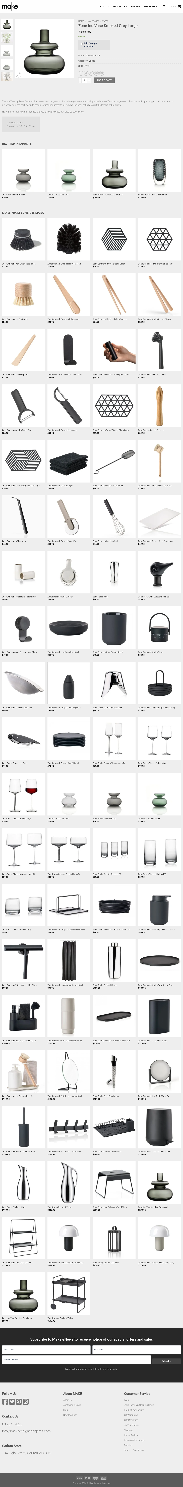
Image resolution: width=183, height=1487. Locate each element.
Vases (105, 21)
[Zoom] (18, 74)
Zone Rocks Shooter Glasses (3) (107, 874)
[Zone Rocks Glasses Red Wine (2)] (23, 794)
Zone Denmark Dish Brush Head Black (18, 264)
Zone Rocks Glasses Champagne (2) (109, 763)
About (103, 6)
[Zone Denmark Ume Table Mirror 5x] (159, 1071)
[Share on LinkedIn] (101, 73)
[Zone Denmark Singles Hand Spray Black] (114, 350)
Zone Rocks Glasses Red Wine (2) (16, 818)
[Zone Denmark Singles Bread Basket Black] (114, 905)
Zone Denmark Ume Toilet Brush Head (64, 264)
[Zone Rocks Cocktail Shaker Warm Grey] (68, 1016)
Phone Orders (131, 1435)
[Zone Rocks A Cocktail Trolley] (68, 1293)
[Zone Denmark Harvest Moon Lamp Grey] (159, 1238)
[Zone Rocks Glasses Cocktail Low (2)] (68, 849)
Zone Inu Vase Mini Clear (58, 818)
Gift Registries (131, 1420)
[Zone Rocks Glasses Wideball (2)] (23, 905)
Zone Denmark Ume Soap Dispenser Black (156, 930)
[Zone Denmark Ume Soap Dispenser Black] (159, 905)
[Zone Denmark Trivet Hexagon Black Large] (23, 461)
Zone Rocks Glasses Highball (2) (152, 874)
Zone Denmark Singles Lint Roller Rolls (19, 597)
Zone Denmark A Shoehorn (14, 541)
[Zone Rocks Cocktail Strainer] (68, 572)
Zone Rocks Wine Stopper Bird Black (154, 597)
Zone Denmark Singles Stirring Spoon (63, 319)
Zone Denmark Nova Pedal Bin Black (154, 1151)
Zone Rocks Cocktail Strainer (60, 597)
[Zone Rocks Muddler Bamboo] (159, 405)
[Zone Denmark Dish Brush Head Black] (23, 239)
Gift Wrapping (131, 1415)
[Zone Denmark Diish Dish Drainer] (114, 1127)
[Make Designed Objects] (10, 6)
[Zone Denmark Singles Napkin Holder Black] (68, 905)
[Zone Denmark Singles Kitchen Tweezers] (114, 294)
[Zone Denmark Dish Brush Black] (159, 350)
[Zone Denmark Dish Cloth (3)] (68, 461)
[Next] (69, 48)
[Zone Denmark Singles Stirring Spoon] (68, 294)
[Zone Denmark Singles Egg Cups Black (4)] (159, 683)
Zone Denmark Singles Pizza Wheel (62, 541)
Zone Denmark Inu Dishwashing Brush (155, 486)
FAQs (126, 1400)
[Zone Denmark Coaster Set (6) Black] (68, 738)
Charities (128, 1445)
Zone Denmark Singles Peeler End (16, 430)
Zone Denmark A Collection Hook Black (64, 375)
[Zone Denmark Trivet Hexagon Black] (114, 239)
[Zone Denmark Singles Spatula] (23, 350)
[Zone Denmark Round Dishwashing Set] (23, 1016)
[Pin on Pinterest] (96, 73)
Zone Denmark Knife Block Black (152, 1041)
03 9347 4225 (12, 1424)
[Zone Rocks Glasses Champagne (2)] (114, 738)
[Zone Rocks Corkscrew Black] (23, 738)
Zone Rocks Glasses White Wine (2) (153, 763)
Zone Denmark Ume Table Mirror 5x (153, 1096)
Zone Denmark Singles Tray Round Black (156, 985)
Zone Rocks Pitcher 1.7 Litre (59, 1207)
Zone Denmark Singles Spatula (15, 375)
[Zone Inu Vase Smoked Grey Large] (23, 1293)
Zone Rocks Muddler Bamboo (151, 430)
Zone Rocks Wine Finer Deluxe (106, 1096)
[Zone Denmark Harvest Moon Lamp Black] (68, 1238)
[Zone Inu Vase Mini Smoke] (23, 170)
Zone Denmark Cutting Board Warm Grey (156, 541)
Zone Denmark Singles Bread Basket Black (111, 930)
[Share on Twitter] (86, 73)
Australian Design (72, 1405)
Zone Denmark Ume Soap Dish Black (63, 652)
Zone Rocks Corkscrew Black (15, 763)
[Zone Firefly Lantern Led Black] (114, 1238)
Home (81, 21)
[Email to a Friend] (91, 73)
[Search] (164, 6)
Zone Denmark (93, 55)
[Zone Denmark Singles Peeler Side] (68, 405)
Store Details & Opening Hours (139, 1405)
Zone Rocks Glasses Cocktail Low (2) (63, 874)
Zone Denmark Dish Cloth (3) (60, 486)
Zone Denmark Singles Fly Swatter (108, 486)
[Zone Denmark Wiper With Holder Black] (23, 960)
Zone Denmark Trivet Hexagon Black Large (20, 486)
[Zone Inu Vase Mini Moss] (68, 170)
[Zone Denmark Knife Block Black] (159, 1016)
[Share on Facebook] (81, 73)
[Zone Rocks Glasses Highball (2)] (159, 849)
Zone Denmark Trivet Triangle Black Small (156, 264)
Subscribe (166, 1361)
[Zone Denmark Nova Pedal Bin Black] (159, 1127)
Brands (135, 6)
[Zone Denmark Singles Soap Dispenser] (68, 683)
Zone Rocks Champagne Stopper (107, 708)
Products (119, 6)
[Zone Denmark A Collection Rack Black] (68, 1127)
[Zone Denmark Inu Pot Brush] (23, 294)
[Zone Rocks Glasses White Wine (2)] (159, 738)
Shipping (128, 1430)
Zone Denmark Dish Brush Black (152, 375)
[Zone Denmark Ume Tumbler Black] (114, 627)
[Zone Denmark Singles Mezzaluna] (23, 683)
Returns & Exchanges (134, 1440)
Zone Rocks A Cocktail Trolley (60, 1318)
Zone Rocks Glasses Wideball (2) (16, 930)
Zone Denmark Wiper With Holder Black (19, 985)
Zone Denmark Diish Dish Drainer (107, 1151)
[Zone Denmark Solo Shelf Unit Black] (23, 1238)
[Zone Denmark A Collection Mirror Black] (68, 1071)
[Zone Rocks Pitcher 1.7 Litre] (68, 1182)
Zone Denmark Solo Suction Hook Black (19, 652)
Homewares (93, 21)
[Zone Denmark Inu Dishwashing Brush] (159, 461)
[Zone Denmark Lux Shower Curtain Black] (68, 960)
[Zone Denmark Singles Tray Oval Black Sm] (114, 1016)
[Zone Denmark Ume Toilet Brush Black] (23, 1127)
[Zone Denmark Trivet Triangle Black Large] (114, 405)
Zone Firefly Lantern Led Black (106, 1263)
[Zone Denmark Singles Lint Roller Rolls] (23, 572)
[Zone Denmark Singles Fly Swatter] (114, 461)
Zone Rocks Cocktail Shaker (105, 985)
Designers (150, 6)
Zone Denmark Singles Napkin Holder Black (66, 930)
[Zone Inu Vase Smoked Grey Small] (114, 170)
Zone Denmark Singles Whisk (105, 541)
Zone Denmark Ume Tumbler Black (108, 652)
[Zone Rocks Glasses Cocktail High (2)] (23, 849)
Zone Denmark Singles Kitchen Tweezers (111, 319)
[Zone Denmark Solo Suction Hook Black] (23, 627)
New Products (70, 1415)
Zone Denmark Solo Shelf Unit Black (17, 1263)
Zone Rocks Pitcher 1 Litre (13, 1207)
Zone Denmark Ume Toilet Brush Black (19, 1151)
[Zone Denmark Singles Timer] (159, 627)
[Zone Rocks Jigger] (114, 572)
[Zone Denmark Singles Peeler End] (23, 405)
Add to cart (104, 80)
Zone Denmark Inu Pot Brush (15, 319)
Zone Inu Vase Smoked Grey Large (17, 1318)
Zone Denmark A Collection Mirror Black (64, 1096)
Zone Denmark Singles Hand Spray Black (111, 375)
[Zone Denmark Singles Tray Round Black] (159, 960)
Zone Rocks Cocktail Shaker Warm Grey (64, 1041)
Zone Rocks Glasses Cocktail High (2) (18, 874)
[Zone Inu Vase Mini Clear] (68, 794)
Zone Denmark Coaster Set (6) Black (63, 763)
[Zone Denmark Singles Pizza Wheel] (68, 516)
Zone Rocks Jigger (101, 597)
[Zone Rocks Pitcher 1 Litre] (23, 1182)
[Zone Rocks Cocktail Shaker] (114, 960)
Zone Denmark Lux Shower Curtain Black (65, 985)
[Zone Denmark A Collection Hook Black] (68, 350)
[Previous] (19, 48)
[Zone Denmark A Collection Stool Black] (114, 1182)
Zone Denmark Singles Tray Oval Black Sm (111, 1041)
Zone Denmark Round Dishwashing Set (19, 1041)
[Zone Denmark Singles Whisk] (114, 516)
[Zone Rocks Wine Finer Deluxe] (114, 1071)
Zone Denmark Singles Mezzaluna (17, 708)
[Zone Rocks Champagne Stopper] (114, 683)
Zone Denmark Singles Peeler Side (62, 430)
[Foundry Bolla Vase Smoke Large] (159, 170)
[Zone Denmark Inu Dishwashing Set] (23, 1071)
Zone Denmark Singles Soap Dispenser (64, 708)
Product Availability (134, 1410)
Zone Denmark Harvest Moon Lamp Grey (156, 1263)
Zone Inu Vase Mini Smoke (13, 195)
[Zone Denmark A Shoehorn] (23, 516)
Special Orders (131, 1425)
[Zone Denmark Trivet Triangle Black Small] (159, 239)
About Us (67, 1400)
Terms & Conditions (134, 1450)
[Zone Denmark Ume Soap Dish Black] (68, 627)
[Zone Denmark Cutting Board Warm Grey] (159, 516)
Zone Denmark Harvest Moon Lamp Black (65, 1263)
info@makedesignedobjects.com (26, 1431)
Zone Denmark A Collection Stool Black (110, 1207)
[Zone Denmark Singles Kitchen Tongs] (159, 294)
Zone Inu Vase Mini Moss (58, 195)
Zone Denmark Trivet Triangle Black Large (111, 430)
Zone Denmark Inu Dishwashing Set (17, 1096)
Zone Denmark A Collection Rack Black (64, 1151)
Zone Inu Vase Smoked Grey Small (108, 195)
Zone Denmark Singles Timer (150, 652)
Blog (65, 1410)
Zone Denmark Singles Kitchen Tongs (154, 319)
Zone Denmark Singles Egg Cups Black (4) (156, 708)
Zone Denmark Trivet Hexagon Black (109, 264)
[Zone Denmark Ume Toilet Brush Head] (68, 239)
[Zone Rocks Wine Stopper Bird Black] (159, 572)
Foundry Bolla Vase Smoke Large (152, 195)
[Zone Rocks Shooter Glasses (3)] (114, 849)
